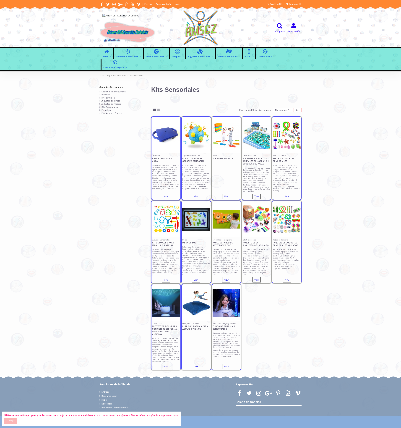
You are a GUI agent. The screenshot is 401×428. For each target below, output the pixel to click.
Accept (11, 420)
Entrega (148, 4)
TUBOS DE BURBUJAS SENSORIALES (224, 327)
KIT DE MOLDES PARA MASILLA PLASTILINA (163, 244)
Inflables (105, 94)
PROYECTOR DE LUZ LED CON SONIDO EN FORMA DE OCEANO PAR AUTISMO (164, 330)
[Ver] (177, 132)
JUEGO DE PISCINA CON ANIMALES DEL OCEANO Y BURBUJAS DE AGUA (256, 161)
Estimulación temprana (113, 91)
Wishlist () (276, 4)
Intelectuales (108, 98)
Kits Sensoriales (109, 107)
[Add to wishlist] (177, 122)
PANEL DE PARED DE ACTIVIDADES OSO (223, 244)
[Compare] (177, 127)
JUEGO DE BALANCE (223, 158)
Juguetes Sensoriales (111, 87)
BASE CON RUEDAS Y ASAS (163, 159)
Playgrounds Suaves (111, 113)
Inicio (177, 4)
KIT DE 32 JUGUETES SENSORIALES (283, 159)
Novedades (106, 403)
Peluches (106, 110)
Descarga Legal (164, 4)
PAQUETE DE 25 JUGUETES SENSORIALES (256, 244)
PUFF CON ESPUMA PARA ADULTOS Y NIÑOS (195, 327)
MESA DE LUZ (189, 242)
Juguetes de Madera (111, 104)
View (166, 196)
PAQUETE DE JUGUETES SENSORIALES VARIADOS (285, 244)
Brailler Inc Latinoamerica (114, 407)
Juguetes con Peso (110, 100)
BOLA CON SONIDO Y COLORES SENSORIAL (193, 159)
